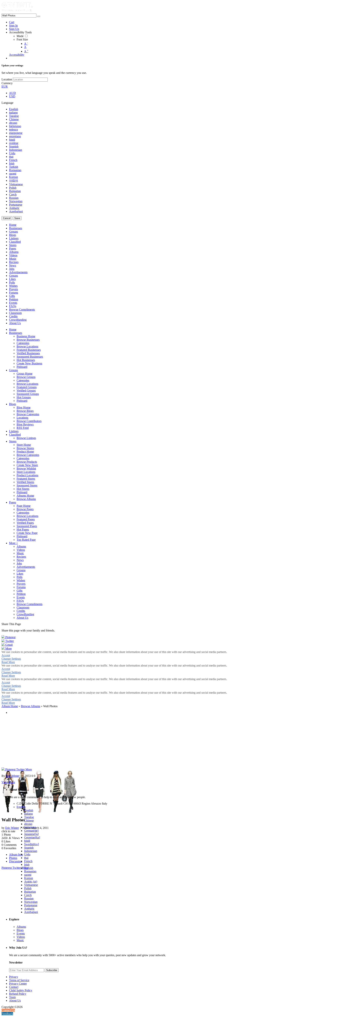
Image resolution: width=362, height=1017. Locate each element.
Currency (7, 83)
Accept (6, 655)
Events (21, 933)
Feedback (7, 1013)
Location (7, 79)
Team (12, 997)
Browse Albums (30, 706)
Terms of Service (19, 980)
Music (20, 940)
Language (7, 102)
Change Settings (11, 658)
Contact (13, 987)
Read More (8, 662)
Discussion (15, 861)
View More (8, 782)
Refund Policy (17, 993)
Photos (13, 858)
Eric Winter (12, 827)
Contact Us (8, 1010)
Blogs (20, 930)
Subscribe (51, 970)
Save (17, 218)
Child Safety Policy (20, 990)
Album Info (16, 854)
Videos (21, 936)
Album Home (10, 706)
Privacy (13, 976)
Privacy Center (18, 983)
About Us (15, 1000)
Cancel (7, 218)
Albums (21, 926)
